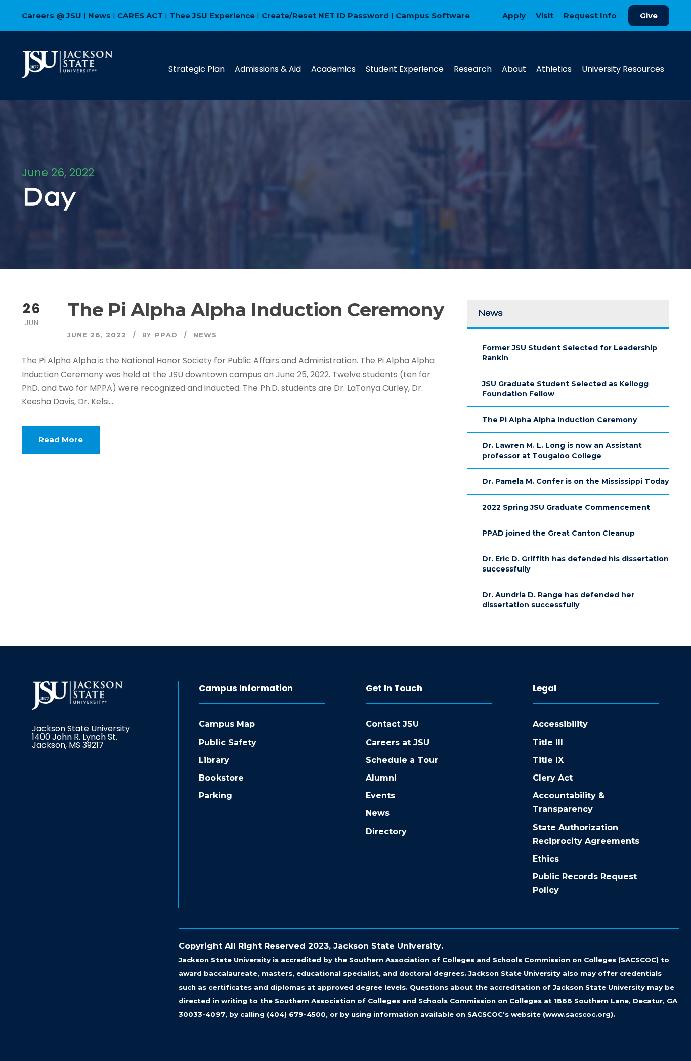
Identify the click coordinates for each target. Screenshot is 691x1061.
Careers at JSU (397, 742)
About (514, 69)
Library (214, 760)
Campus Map (227, 724)
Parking (215, 795)
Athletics (554, 69)
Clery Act (553, 778)
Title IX (548, 760)
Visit (544, 15)
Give (649, 15)
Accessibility (560, 724)
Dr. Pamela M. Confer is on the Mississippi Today (575, 481)
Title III (548, 742)
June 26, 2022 (96, 335)
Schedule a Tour (402, 760)
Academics (333, 69)
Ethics (546, 859)
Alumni (381, 778)
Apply (514, 15)
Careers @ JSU (51, 15)
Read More (60, 439)
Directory (386, 831)
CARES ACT (140, 15)
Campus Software (433, 15)
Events (380, 795)
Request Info (590, 15)
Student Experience (405, 69)
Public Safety (227, 742)
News (99, 15)
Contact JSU (392, 724)
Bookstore (221, 778)
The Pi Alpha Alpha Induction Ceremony (255, 309)
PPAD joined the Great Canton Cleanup (558, 533)
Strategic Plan (196, 69)
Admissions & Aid (268, 69)
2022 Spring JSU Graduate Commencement (566, 507)
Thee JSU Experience (212, 15)
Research (473, 69)
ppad (166, 335)
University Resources (623, 69)
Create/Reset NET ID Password (325, 15)
